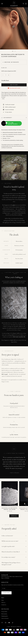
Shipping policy (4, 616)
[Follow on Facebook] (2, 622)
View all (14, 515)
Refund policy (4, 613)
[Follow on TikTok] (12, 622)
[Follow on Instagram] (5, 622)
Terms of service (4, 618)
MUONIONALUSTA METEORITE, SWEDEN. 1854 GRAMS (9, 509)
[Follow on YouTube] (9, 622)
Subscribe (6, 592)
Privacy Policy (4, 611)
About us (3, 602)
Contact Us (3, 604)
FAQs (2, 600)
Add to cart (14, 84)
